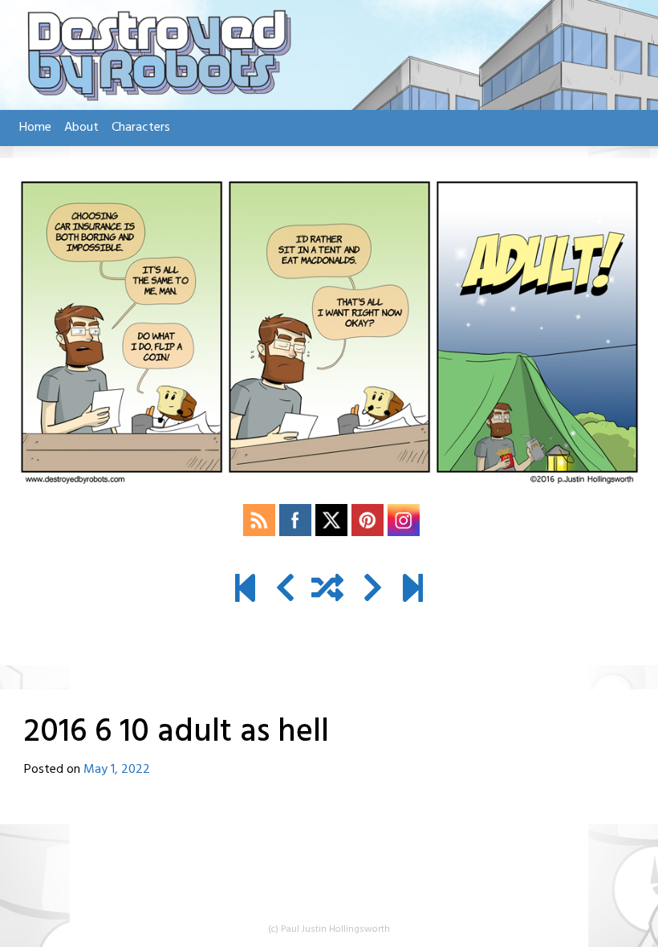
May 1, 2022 (116, 769)
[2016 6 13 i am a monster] (373, 590)
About (81, 127)
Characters (141, 127)
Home (35, 127)
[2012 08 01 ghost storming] (245, 590)
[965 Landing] (413, 590)
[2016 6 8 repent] (285, 590)
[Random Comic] (327, 590)
